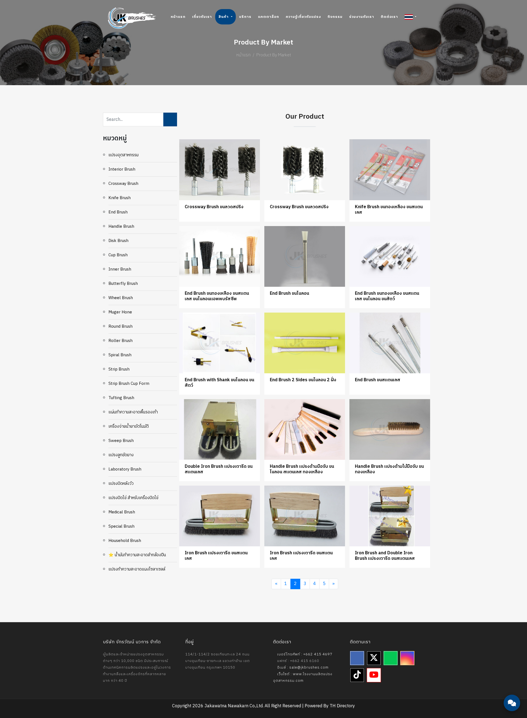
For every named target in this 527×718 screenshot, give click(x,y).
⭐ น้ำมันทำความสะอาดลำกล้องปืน (137, 555)
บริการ (245, 17)
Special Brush (121, 526)
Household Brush (124, 540)
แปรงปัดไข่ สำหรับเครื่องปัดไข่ (133, 497)
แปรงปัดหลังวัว (121, 483)
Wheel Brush (120, 297)
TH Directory (342, 706)
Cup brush (118, 255)
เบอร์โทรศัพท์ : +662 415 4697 (304, 654)
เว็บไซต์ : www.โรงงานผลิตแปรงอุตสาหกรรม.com (302, 677)
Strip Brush (119, 369)
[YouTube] (374, 675)
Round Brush (120, 326)
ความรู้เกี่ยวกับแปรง (303, 17)
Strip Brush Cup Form (128, 383)
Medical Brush (121, 512)
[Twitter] (374, 658)
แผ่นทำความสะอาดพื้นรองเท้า (133, 412)
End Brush (118, 212)
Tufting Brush (121, 397)
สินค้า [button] (224, 17)
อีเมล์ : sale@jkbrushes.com (302, 667)
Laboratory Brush (124, 469)
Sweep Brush (121, 440)
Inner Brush (119, 269)
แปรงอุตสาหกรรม (123, 155)
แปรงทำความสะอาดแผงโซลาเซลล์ (136, 569)
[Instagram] (407, 658)
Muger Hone (120, 312)
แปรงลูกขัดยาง (121, 455)
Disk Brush (118, 240)
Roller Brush (120, 340)
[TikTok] (357, 675)
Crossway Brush (123, 183)
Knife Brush (119, 197)
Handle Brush (121, 226)
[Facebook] (357, 658)
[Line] (390, 658)
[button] (410, 16)
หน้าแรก (178, 17)
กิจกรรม (335, 17)
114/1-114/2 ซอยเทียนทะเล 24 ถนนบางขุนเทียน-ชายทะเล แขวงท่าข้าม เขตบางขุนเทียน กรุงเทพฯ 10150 (217, 660)
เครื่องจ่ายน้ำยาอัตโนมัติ (128, 426)
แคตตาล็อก (268, 17)
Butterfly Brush (123, 283)
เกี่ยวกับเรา (202, 17)
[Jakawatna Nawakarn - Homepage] (132, 18)
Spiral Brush (119, 355)
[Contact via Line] (512, 671)
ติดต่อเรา (389, 17)
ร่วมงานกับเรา (361, 17)
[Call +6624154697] (512, 688)
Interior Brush (121, 169)
